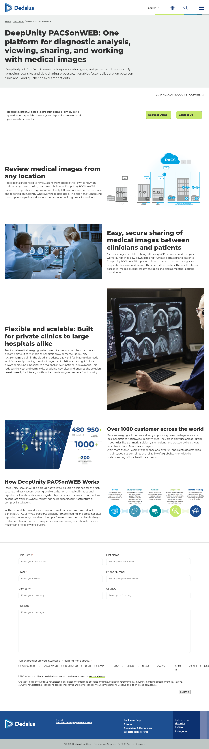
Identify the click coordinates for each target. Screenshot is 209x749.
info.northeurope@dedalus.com (74, 722)
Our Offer (18, 21)
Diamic (191, 665)
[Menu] (201, 8)
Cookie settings (132, 720)
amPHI (100, 665)
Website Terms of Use (136, 731)
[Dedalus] (19, 7)
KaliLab (128, 665)
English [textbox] (152, 7)
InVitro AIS (176, 667)
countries (172, 7)
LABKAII (160, 665)
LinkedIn (180, 723)
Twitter (179, 727)
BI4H (86, 665)
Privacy (128, 724)
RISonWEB (69, 665)
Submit (184, 691)
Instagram (181, 731)
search (185, 7)
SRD (114, 665)
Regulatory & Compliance (138, 728)
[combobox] (154, 8)
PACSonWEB (48, 665)
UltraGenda (27, 665)
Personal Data (97, 676)
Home (8, 21)
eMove (144, 665)
